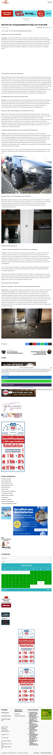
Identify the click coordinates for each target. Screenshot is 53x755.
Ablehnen (4, 381)
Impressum (31, 387)
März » (49, 589)
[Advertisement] (26, 61)
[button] (51, 367)
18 (5, 583)
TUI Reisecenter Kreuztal (7, 493)
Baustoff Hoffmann (5, 487)
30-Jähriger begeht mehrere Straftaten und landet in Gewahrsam (33, 731)
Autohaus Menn (5, 497)
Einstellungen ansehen (8, 384)
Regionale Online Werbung (7, 495)
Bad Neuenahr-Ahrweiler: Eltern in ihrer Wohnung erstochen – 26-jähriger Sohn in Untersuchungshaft (33, 718)
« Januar (4, 589)
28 (26, 586)
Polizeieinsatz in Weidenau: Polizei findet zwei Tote (33, 713)
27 (19, 586)
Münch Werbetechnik (6, 481)
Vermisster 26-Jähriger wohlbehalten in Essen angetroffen (33, 743)
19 (12, 583)
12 (12, 579)
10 (48, 576)
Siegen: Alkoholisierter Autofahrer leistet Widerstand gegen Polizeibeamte (33, 725)
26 (12, 586)
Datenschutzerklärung (24, 387)
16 (40, 579)
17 (48, 579)
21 (26, 583)
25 (5, 586)
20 (19, 583)
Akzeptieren (5, 377)
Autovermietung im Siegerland (8, 491)
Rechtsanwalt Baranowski (7, 485)
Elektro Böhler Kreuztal (6, 483)
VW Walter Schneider (6, 478)
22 (33, 583)
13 (19, 579)
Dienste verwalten (5, 374)
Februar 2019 (26, 565)
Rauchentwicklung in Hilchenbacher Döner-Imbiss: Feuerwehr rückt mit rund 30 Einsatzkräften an (33, 737)
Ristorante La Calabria (6, 499)
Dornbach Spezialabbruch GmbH (8, 503)
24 (48, 583)
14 (26, 579)
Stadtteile (27, 20)
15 (33, 579)
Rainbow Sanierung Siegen (7, 501)
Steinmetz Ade (4, 489)
